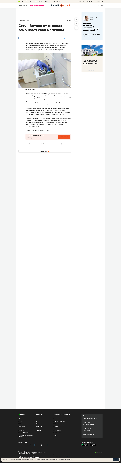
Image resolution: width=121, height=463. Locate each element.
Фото (37, 423)
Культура (39, 415)
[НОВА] (37, 5)
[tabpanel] (92, 26)
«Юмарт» (92, 19)
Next (101, 38)
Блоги (19, 423)
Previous (83, 38)
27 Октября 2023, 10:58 (23, 20)
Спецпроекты (57, 430)
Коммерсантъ (59, 49)
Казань (79, 1)
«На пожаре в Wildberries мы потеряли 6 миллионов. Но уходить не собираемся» (91, 27)
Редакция (21, 430)
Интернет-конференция (58, 418)
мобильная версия (58, 444)
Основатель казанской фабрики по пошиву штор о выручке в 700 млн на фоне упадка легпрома (91, 34)
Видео (37, 421)
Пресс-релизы (21, 426)
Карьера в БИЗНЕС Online (24, 432)
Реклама (38, 430)
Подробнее (68, 459)
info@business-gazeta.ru (88, 424)
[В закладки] (76, 23)
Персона (20, 421)
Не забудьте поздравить (59, 421)
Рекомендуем (86, 57)
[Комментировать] (76, 19)
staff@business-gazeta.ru (88, 434)
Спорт (22, 415)
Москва (88, 1)
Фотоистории (39, 426)
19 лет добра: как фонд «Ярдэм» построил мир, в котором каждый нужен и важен (90, 62)
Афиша (20, 418)
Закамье (25, 5)
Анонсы (38, 418)
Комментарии (45, 151)
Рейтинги (55, 423)
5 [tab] (91, 70)
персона (85, 14)
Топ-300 (55, 435)
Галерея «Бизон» (57, 432)
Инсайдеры (56, 426)
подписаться (64, 137)
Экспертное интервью (61, 415)
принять (116, 459)
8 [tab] (93, 70)
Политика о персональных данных (60, 451)
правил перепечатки (67, 456)
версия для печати (66, 143)
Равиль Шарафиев (94, 17)
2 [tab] (89, 70)
